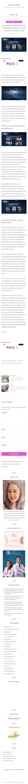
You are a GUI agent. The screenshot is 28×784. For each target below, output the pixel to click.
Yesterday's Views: (8, 756)
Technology (17, 21)
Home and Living (8, 651)
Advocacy (6, 627)
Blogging (6, 631)
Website (3, 445)
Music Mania (7, 659)
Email (3, 437)
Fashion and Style (8, 641)
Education (7, 639)
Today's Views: (7, 754)
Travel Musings (8, 671)
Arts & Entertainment (9, 629)
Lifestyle (9, 21)
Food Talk (6, 644)
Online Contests (8, 661)
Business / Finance (9, 634)
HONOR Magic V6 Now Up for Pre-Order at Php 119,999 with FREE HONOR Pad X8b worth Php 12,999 (13, 603)
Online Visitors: (7, 752)
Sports (6, 666)
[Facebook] (10, 62)
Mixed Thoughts (8, 656)
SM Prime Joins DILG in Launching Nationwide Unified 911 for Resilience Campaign (14, 609)
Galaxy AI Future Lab (11, 362)
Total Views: (6, 760)
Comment (4, 412)
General (6, 646)
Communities (7, 636)
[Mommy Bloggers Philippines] (14, 739)
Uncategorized (8, 673)
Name (3, 429)
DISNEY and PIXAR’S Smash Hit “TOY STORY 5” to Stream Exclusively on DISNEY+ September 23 (14, 597)
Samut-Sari (14, 5)
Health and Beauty (9, 649)
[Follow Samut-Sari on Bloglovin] (14, 719)
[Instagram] (7, 62)
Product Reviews (8, 663)
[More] (13, 62)
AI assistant (7, 281)
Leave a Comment (16, 363)
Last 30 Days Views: (8, 758)
